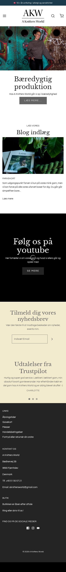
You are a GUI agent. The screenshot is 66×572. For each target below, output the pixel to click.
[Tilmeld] (52, 339)
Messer (6, 427)
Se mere (33, 271)
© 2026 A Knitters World (33, 552)
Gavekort (7, 422)
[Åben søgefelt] (52, 16)
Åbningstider (9, 417)
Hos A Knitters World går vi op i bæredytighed (33, 94)
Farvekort (8, 178)
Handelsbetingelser (12, 432)
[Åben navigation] (4, 16)
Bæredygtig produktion (33, 83)
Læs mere (7, 198)
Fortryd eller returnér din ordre (17, 437)
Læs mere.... (33, 100)
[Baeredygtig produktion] (33, 48)
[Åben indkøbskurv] (61, 16)
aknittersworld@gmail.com (23, 487)
